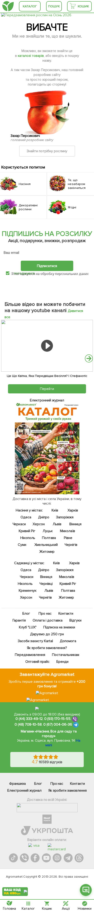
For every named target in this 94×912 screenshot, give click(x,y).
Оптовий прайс (38, 661)
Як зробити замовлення (67, 790)
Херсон (39, 524)
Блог (26, 613)
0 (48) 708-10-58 (28, 724)
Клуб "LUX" (28, 627)
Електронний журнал (24, 790)
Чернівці (46, 583)
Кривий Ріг (27, 531)
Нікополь (27, 538)
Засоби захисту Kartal (35, 641)
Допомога (68, 641)
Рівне (68, 538)
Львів (57, 524)
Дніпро (44, 517)
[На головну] (8, 6)
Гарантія (19, 620)
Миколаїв (67, 531)
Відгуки (75, 620)
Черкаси (19, 524)
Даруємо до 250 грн (47, 634)
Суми (22, 544)
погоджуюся (24, 273)
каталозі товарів (31, 56)
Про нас (45, 613)
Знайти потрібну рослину (47, 151)
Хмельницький (46, 544)
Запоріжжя (65, 517)
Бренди (62, 661)
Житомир (47, 551)
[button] (89, 358)
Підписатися (47, 266)
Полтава (49, 538)
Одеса (26, 517)
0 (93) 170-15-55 (57, 719)
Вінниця (75, 524)
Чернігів (71, 544)
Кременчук (28, 590)
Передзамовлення (30, 654)
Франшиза (17, 783)
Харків (73, 510)
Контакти (65, 613)
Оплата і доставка (48, 620)
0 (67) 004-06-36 (57, 724)
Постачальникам (65, 654)
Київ (55, 510)
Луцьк (48, 531)
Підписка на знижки (59, 627)
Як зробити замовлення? (47, 648)
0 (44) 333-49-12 (29, 719)
